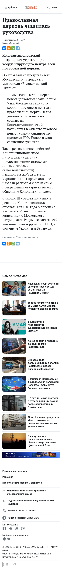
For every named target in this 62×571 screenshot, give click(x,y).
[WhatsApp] (13, 48)
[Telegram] (18, 48)
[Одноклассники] (9, 48)
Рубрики (12, 7)
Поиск (53, 7)
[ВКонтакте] (4, 48)
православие (8, 236)
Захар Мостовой (10, 43)
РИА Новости (33, 137)
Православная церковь (27, 236)
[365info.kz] (31, 7)
